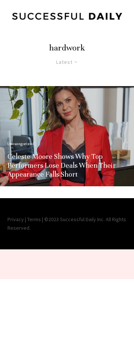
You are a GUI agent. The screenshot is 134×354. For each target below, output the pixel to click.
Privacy (15, 219)
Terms (34, 219)
